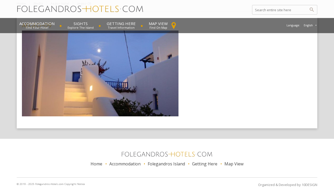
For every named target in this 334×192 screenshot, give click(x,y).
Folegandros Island (166, 164)
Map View (158, 23)
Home (96, 164)
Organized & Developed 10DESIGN (287, 184)
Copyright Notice (74, 184)
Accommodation (37, 23)
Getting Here (121, 23)
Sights (81, 23)
